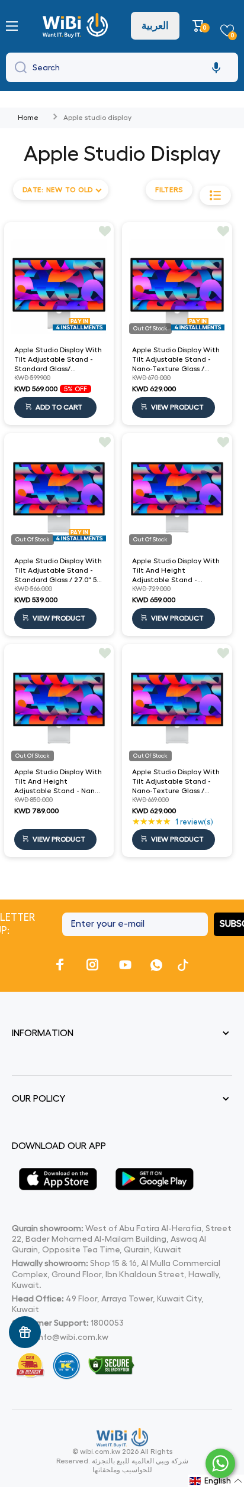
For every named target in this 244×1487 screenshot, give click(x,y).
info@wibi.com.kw (72, 1337)
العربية (155, 25)
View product (177, 407)
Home (28, 117)
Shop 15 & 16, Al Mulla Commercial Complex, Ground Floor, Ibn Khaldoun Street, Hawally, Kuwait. (116, 1273)
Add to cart (59, 407)
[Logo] (77, 25)
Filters (169, 189)
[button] (199, 25)
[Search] (18, 67)
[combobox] (122, 67)
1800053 (107, 1323)
